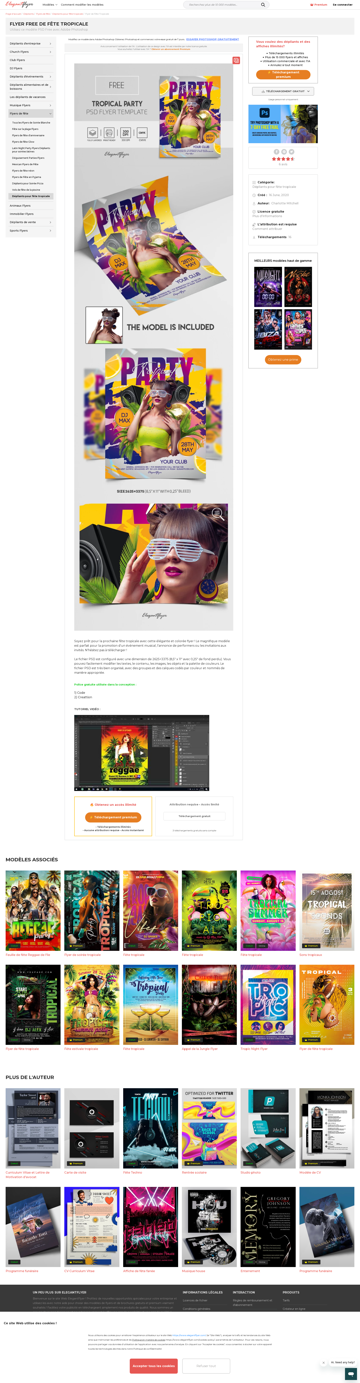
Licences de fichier (195, 1300)
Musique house (193, 1271)
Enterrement (250, 1271)
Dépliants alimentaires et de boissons (29, 86)
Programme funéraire (22, 1271)
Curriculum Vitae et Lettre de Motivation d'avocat (28, 1175)
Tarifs (286, 1300)
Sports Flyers (19, 230)
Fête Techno (132, 1172)
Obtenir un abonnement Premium (170, 49)
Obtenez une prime (283, 360)
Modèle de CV (310, 1172)
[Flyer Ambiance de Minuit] (268, 287)
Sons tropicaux (310, 955)
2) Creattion (83, 697)
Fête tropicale (133, 955)
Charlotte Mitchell (284, 203)
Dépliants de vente (23, 222)
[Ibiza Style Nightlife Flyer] (268, 329)
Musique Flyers (20, 105)
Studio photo (251, 1172)
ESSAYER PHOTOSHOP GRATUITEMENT (212, 39)
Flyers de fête (19, 113)
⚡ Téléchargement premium (113, 817)
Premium (320, 4)
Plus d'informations (267, 216)
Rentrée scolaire (194, 1172)
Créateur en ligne (294, 1309)
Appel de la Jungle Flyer (200, 1049)
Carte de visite (75, 1172)
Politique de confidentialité (147, 1348)
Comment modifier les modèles (82, 4)
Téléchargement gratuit (194, 816)
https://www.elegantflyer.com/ (189, 1335)
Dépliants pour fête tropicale (274, 187)
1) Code (79, 693)
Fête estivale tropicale (81, 1049)
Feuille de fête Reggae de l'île (28, 955)
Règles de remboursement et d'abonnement (252, 1303)
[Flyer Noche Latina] (298, 287)
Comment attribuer (267, 229)
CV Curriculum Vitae (79, 1271)
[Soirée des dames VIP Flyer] (298, 329)
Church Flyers (19, 51)
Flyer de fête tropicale (22, 1049)
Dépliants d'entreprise (25, 43)
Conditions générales (196, 1309)
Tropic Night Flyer (254, 1049)
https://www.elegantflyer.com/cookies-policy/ (190, 1339)
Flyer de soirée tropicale (82, 955)
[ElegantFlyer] (19, 4)
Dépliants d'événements (26, 76)
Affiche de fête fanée (139, 1271)
